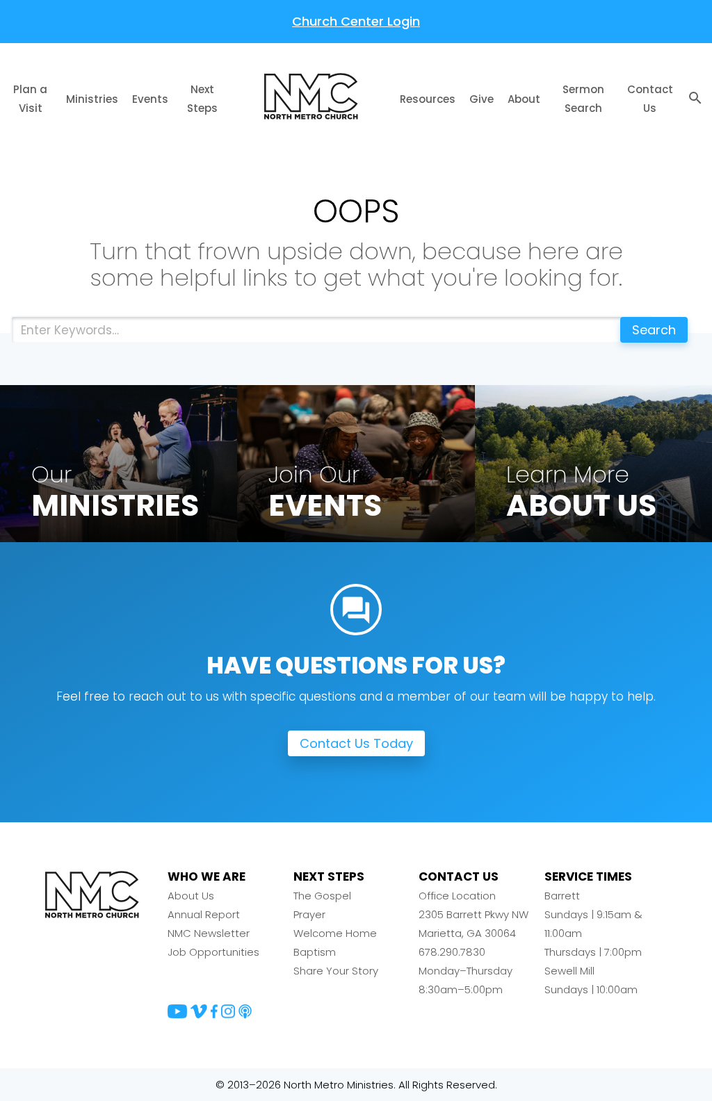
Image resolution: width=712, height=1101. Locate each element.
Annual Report (204, 914)
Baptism (314, 952)
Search (654, 330)
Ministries (92, 99)
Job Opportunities (213, 952)
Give (481, 99)
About (524, 99)
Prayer (309, 914)
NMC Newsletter (209, 933)
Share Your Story (335, 970)
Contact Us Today (356, 743)
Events (150, 99)
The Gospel (322, 895)
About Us (191, 895)
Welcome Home (335, 933)
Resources (427, 99)
